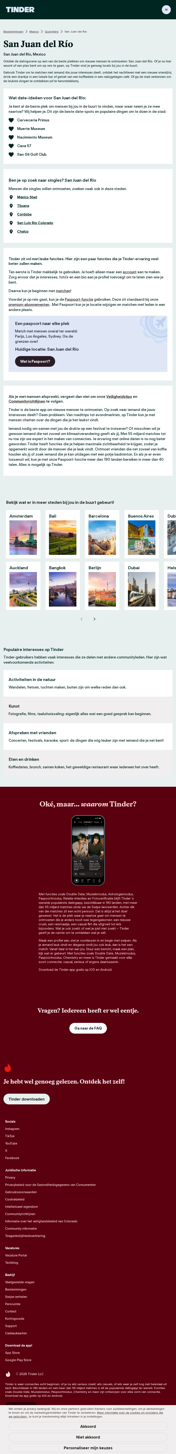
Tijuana (23, 205)
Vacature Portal (16, 1255)
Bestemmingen (13, 31)
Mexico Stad (27, 197)
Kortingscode (14, 1318)
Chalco (23, 231)
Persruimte (12, 1304)
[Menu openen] (166, 9)
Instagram (12, 1128)
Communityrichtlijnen (27, 401)
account (130, 272)
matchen (63, 291)
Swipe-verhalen (16, 1296)
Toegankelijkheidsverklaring (25, 1236)
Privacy (10, 1177)
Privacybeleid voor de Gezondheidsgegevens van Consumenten (50, 1184)
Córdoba (24, 214)
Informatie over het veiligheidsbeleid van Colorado (41, 1221)
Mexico (34, 31)
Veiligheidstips (119, 396)
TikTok (10, 1136)
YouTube (11, 1143)
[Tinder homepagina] (20, 9)
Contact (10, 1311)
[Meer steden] (94, 619)
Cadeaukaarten (16, 1333)
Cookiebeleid (14, 1199)
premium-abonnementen (29, 304)
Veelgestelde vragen (19, 1282)
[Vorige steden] (81, 619)
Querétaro (52, 31)
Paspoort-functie (79, 299)
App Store (12, 1352)
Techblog (11, 1262)
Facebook (12, 1158)
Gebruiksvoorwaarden (21, 1192)
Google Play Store (18, 1360)
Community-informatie (21, 1228)
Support (11, 1326)
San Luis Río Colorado (35, 223)
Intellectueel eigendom (21, 1206)
